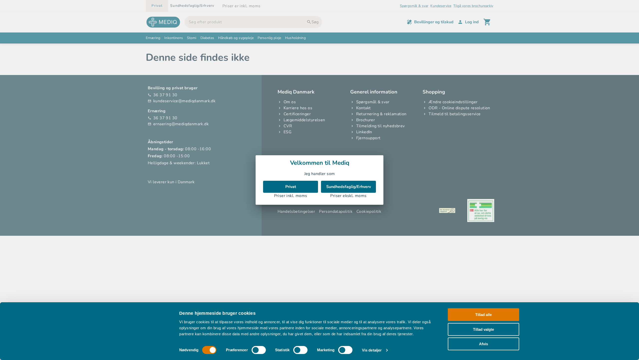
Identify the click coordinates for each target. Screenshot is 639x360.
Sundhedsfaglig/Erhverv (348, 187)
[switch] (259, 350)
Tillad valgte (483, 329)
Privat (290, 187)
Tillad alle (483, 314)
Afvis (483, 344)
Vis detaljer (372, 350)
